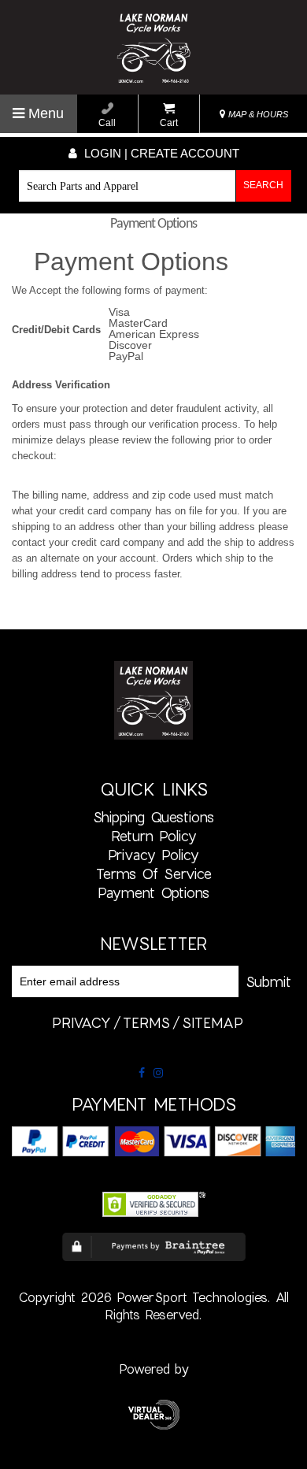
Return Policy (154, 835)
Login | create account (160, 153)
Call (107, 122)
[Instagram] (158, 1072)
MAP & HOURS (257, 114)
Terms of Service (154, 873)
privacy (81, 1022)
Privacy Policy (153, 854)
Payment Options (153, 892)
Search (263, 185)
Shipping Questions (153, 816)
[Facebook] (142, 1072)
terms (146, 1022)
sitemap (212, 1022)
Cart (169, 122)
